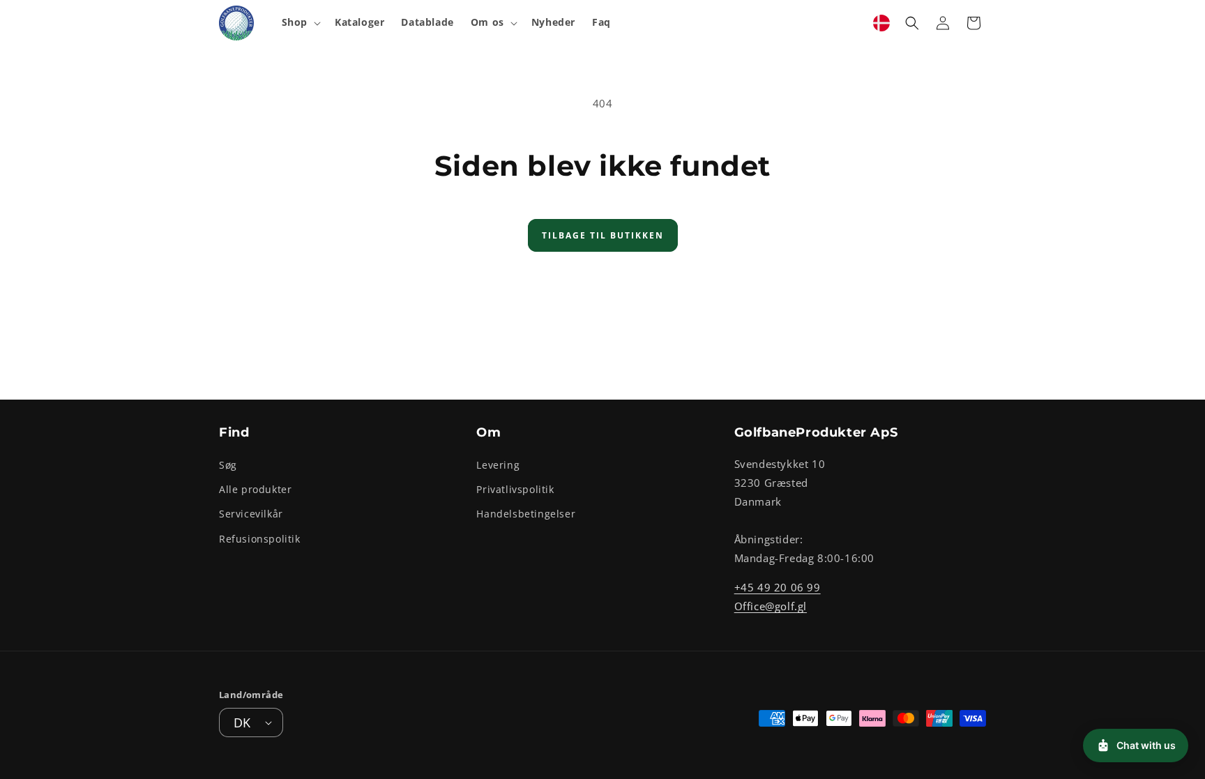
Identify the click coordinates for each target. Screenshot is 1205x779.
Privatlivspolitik (515, 489)
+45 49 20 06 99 (777, 587)
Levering (498, 464)
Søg (228, 464)
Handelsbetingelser (525, 513)
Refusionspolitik (260, 538)
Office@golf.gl (770, 606)
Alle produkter (255, 489)
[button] (299, 22)
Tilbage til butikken (603, 235)
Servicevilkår (251, 513)
